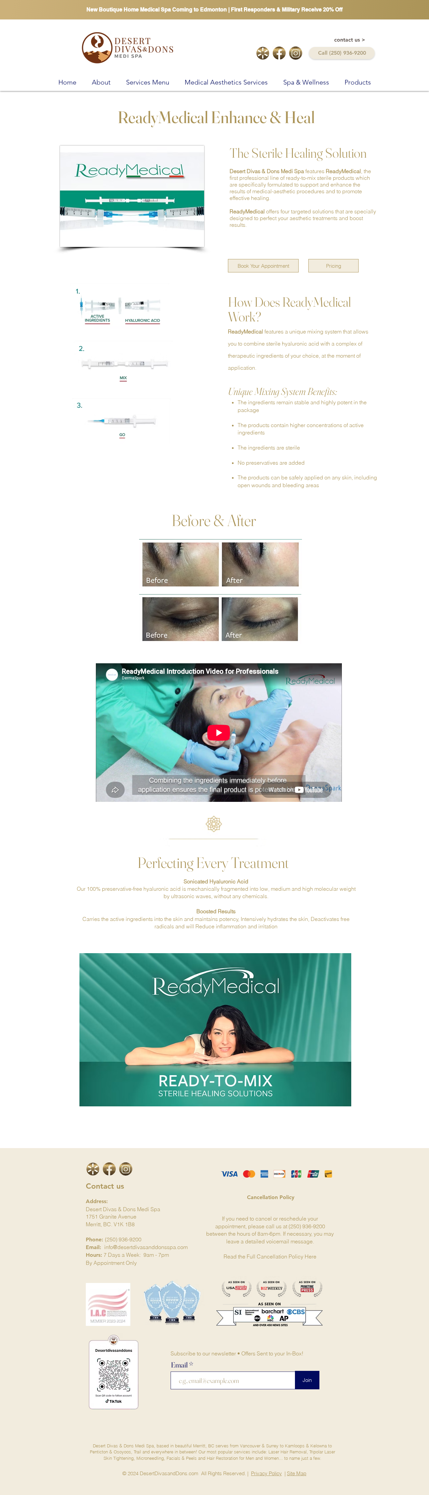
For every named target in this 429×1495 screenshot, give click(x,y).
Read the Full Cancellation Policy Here (270, 1256)
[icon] (93, 1169)
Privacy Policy (266, 1473)
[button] (101, 82)
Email (180, 1365)
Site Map (296, 1473)
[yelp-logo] (263, 53)
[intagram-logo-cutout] (296, 53)
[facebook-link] (279, 53)
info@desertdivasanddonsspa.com (146, 1247)
